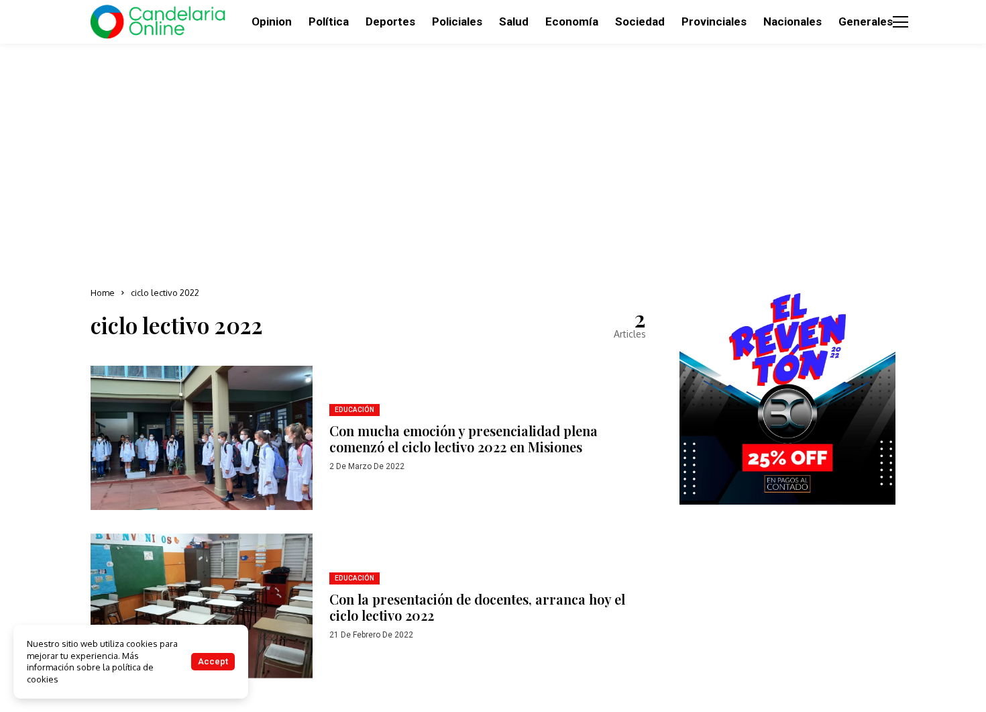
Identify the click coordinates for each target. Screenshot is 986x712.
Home (103, 292)
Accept (213, 661)
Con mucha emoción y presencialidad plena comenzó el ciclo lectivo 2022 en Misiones (463, 438)
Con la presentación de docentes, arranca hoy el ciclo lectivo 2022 (477, 607)
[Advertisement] (493, 161)
